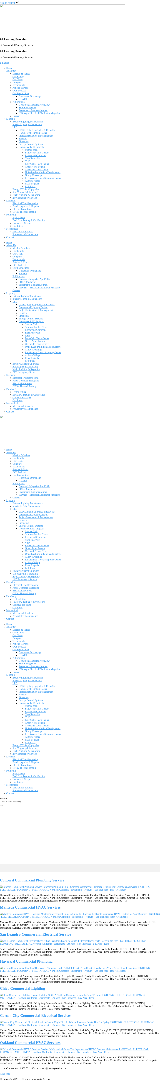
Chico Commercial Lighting (22, 988)
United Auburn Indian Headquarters (42, 172)
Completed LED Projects (31, 147)
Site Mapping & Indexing (25, 192)
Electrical (10, 200)
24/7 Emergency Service (24, 197)
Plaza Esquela (32, 183)
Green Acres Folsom (35, 166)
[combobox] (14, 801)
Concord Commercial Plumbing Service (32, 880)
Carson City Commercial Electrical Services (35, 1015)
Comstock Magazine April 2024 (34, 104)
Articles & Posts (20, 87)
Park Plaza (30, 186)
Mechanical (12, 228)
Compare (17, 82)
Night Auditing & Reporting (26, 195)
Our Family (18, 76)
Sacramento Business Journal (33, 110)
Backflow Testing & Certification (28, 220)
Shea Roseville (32, 158)
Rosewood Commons (35, 155)
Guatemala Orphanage (30, 96)
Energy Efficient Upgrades (25, 189)
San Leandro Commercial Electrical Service (35, 934)
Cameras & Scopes (21, 223)
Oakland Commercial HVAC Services (30, 1043)
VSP (27, 161)
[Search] (1, 805)
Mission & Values (21, 73)
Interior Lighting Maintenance (27, 124)
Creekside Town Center (36, 169)
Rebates (23, 138)
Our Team (17, 79)
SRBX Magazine (27, 107)
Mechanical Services (22, 231)
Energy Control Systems (31, 144)
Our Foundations (20, 93)
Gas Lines (17, 226)
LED (15, 127)
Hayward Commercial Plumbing (26, 961)
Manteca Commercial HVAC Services (30, 907)
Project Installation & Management (36, 135)
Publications (18, 102)
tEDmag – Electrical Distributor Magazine (39, 113)
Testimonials (18, 85)
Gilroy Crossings (33, 175)
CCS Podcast (19, 90)
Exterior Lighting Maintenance (27, 121)
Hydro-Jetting (19, 217)
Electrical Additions (22, 209)
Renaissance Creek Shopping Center (43, 178)
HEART (23, 99)
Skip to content (7, 3)
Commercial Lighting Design (33, 133)
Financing (24, 141)
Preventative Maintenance (25, 234)
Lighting (10, 118)
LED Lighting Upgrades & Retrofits (37, 130)
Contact (10, 237)
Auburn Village (32, 180)
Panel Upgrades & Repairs (25, 206)
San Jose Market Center (36, 152)
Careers (16, 116)
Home (9, 68)
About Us (11, 71)
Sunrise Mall (31, 149)
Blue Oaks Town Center (37, 164)
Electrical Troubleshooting (25, 203)
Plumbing (11, 214)
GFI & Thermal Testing (24, 211)
